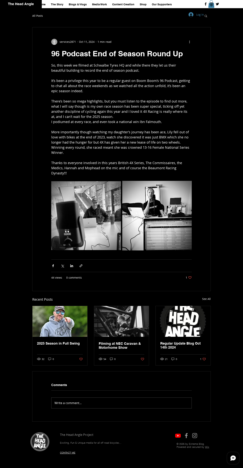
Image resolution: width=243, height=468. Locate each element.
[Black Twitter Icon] (217, 4)
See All (206, 299)
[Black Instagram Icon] (211, 4)
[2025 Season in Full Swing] (59, 321)
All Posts (37, 15)
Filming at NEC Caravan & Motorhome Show (120, 346)
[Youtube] (178, 435)
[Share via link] (81, 266)
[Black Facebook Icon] (206, 4)
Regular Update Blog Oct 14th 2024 (180, 345)
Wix (207, 446)
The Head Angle (21, 4)
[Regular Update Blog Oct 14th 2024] (183, 321)
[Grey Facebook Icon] (186, 435)
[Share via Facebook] (53, 266)
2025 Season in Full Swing (58, 343)
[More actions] (189, 42)
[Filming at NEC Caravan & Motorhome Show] (121, 321)
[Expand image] (86, 216)
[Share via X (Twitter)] (62, 266)
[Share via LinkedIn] (71, 266)
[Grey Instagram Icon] (194, 435)
